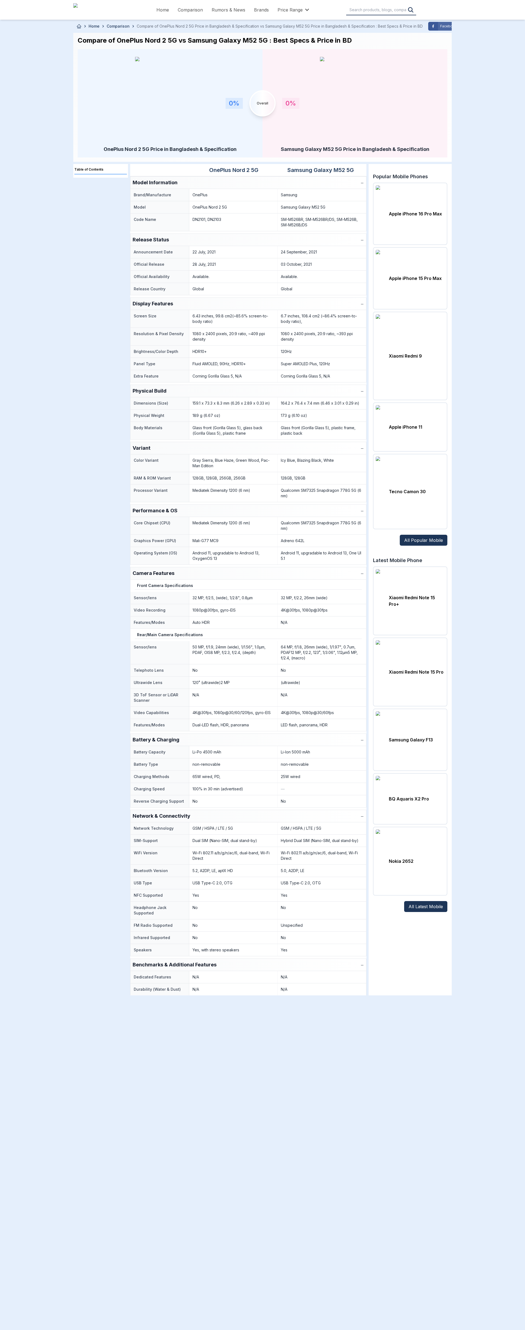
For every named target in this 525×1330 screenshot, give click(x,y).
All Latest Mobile (426, 906)
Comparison (190, 10)
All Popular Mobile (423, 540)
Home (162, 10)
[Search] (410, 9)
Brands (261, 10)
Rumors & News (228, 10)
